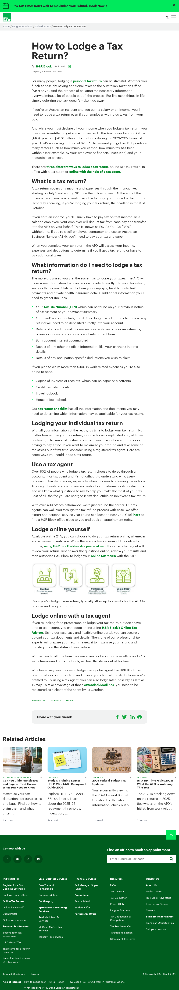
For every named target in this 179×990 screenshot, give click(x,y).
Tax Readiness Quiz (121, 926)
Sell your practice (156, 929)
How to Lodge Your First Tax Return (44, 982)
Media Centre (154, 891)
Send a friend (82, 901)
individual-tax (43, 26)
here (136, 514)
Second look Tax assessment (12, 935)
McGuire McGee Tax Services (50, 929)
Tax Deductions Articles (17, 777)
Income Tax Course (157, 904)
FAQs (113, 885)
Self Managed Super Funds (86, 887)
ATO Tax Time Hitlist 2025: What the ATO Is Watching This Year (155, 784)
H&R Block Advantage (158, 898)
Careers (150, 910)
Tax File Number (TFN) (60, 307)
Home (6, 26)
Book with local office (15, 895)
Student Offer (82, 907)
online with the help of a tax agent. (95, 171)
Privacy (35, 974)
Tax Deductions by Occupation (120, 918)
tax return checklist (52, 408)
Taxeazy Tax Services (51, 937)
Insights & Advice (22, 26)
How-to (69, 701)
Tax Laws (53, 777)
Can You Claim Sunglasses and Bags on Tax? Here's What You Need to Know (20, 784)
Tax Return (55, 701)
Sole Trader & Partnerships (46, 887)
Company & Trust (48, 895)
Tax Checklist (117, 891)
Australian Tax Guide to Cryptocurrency (16, 960)
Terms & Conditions (14, 974)
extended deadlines (99, 684)
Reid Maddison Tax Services (49, 919)
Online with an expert (15, 920)
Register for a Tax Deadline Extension (14, 887)
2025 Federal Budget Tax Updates (109, 782)
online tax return (103, 555)
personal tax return (87, 81)
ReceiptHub (117, 904)
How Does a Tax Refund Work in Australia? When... (96, 982)
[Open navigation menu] (173, 17)
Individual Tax (38, 701)
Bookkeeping (46, 901)
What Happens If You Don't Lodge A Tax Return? (51, 988)
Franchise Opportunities (160, 923)
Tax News (97, 777)
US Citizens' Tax (12, 942)
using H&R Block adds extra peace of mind (76, 546)
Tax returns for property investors (16, 951)
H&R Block (44, 66)
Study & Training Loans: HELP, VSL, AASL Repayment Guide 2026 (67, 784)
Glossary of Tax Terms (122, 939)
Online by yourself (13, 907)
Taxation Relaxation (121, 933)
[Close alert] (174, 5)
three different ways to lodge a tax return (77, 166)
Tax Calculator (118, 898)
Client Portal (10, 914)
